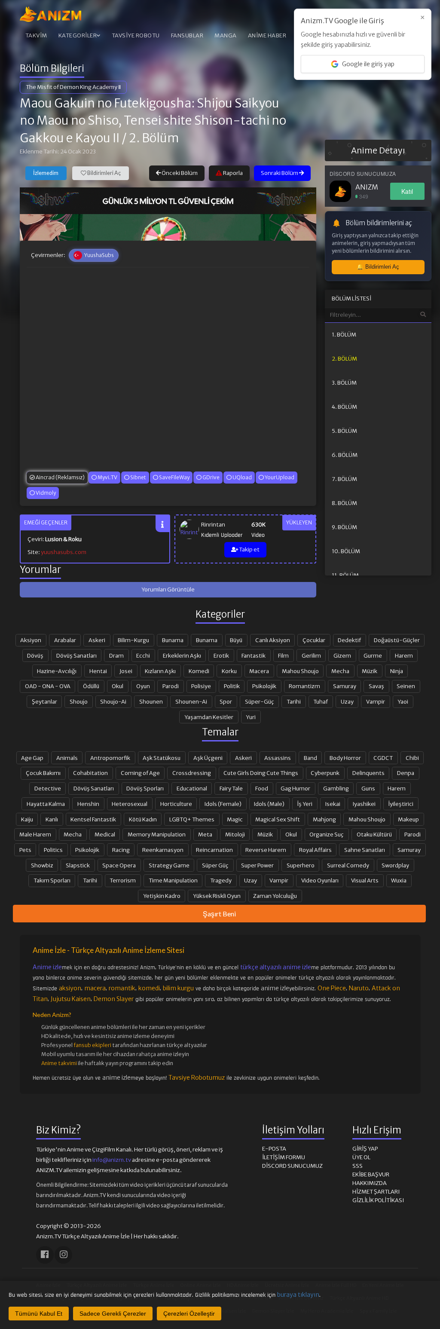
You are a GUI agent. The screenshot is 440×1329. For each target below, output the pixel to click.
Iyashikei (364, 803)
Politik (232, 686)
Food (261, 788)
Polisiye (201, 686)
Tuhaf (320, 701)
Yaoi (402, 701)
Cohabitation (90, 772)
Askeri (97, 640)
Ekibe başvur (370, 1174)
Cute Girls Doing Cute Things (260, 772)
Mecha (340, 671)
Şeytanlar (44, 701)
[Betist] (168, 227)
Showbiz (42, 865)
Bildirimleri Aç (103, 173)
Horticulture (176, 803)
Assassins (277, 757)
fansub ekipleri (92, 1045)
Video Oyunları (320, 880)
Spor (226, 701)
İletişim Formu (283, 1157)
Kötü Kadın (143, 819)
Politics (53, 849)
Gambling (336, 788)
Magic (235, 819)
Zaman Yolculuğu (275, 895)
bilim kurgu (178, 988)
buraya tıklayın (298, 1294)
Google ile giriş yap (368, 64)
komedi (149, 988)
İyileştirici (400, 803)
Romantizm (304, 686)
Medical (105, 834)
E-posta (274, 1148)
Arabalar (65, 640)
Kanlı (52, 819)
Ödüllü (91, 686)
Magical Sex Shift (277, 819)
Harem (404, 655)
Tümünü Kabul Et (38, 1313)
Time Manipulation (173, 880)
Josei (125, 671)
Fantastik (253, 655)
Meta (205, 834)
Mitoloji (235, 834)
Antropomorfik (110, 757)
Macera (259, 671)
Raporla (232, 173)
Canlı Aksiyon (272, 640)
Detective (47, 788)
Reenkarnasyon (162, 849)
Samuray (344, 686)
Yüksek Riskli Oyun (217, 895)
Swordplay (395, 865)
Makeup (408, 819)
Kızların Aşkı (160, 671)
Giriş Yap (365, 1148)
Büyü (236, 640)
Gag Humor (295, 788)
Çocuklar (313, 640)
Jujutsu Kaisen (71, 999)
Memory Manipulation (157, 834)
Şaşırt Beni (219, 913)
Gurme (373, 655)
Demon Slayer (114, 999)
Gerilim (311, 655)
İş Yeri (304, 803)
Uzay (347, 701)
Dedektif (349, 640)
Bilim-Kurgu (133, 640)
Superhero (301, 865)
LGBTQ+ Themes (191, 819)
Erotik (221, 655)
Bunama (172, 640)
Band (310, 757)
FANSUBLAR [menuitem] (187, 35)
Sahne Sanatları (364, 849)
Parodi (170, 686)
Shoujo (79, 701)
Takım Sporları (52, 880)
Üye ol (361, 1157)
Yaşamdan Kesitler (208, 716)
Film (283, 655)
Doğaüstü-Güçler (397, 640)
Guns (368, 788)
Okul (117, 686)
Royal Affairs (315, 849)
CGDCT (383, 757)
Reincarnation (214, 849)
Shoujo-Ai (113, 701)
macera (95, 988)
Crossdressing (191, 772)
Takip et (249, 549)
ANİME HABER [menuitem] (267, 35)
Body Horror (345, 757)
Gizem (342, 655)
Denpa (405, 772)
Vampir (375, 701)
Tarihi (294, 701)
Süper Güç (215, 865)
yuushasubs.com (63, 552)
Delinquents (368, 772)
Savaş (376, 686)
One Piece (332, 988)
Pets (25, 849)
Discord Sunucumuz (292, 1166)
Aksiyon (30, 640)
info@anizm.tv (111, 1160)
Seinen (406, 686)
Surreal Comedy (348, 865)
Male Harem (35, 834)
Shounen (151, 701)
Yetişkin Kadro (161, 895)
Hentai (98, 671)
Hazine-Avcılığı (56, 671)
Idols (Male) (269, 803)
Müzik (369, 671)
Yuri (251, 716)
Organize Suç (326, 834)
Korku (229, 671)
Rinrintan (213, 524)
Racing (121, 849)
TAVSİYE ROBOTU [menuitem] (136, 35)
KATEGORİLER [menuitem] (77, 35)
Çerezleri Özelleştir (189, 1313)
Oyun (143, 686)
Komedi (199, 671)
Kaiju (27, 819)
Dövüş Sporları (145, 788)
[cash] (168, 200)
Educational (192, 788)
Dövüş (35, 655)
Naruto (359, 988)
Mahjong (324, 819)
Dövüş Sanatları (76, 655)
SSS (357, 1166)
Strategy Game (169, 865)
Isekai (332, 803)
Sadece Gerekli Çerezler (112, 1313)
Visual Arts (365, 880)
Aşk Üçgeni (208, 757)
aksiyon (70, 988)
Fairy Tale (231, 788)
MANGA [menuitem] (225, 35)
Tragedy (221, 880)
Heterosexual (129, 803)
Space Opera (119, 865)
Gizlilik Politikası (378, 1200)
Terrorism (123, 880)
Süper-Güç (259, 701)
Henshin (88, 803)
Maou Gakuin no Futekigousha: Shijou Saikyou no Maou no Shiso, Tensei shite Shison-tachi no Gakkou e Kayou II (153, 120)
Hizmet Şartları (376, 1191)
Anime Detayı (378, 150)
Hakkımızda (369, 1183)
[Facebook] (45, 1255)
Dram (116, 655)
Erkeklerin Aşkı (182, 655)
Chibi (412, 757)
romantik (122, 988)
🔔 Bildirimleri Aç (378, 266)
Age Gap (32, 757)
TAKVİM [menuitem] (36, 35)
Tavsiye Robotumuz (196, 1077)
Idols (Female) (223, 803)
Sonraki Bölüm (280, 173)
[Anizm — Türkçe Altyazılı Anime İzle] (51, 14)
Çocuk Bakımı (43, 772)
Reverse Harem (265, 849)
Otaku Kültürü (374, 834)
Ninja (396, 671)
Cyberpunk (325, 772)
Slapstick (78, 865)
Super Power (257, 865)
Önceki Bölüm (179, 173)
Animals (67, 757)
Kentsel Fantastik (93, 819)
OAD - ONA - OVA (47, 686)
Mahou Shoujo (300, 671)
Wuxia (398, 880)
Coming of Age (140, 772)
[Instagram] (63, 1255)
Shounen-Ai (191, 701)
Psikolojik (264, 686)
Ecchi (143, 655)
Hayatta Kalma (46, 803)
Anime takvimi (59, 1063)
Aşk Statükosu (161, 757)
